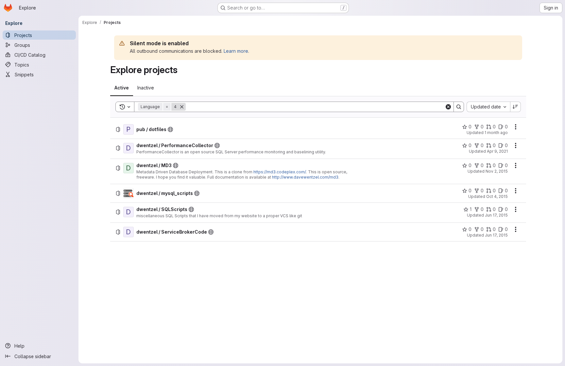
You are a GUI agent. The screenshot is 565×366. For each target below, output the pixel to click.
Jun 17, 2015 (496, 215)
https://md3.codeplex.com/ (279, 171)
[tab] (121, 88)
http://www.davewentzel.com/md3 (305, 177)
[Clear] (448, 107)
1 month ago (496, 132)
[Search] (459, 107)
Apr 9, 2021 (497, 151)
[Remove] (182, 107)
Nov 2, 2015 (497, 171)
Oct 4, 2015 (497, 196)
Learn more (236, 51)
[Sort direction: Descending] (515, 107)
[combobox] (488, 107)
